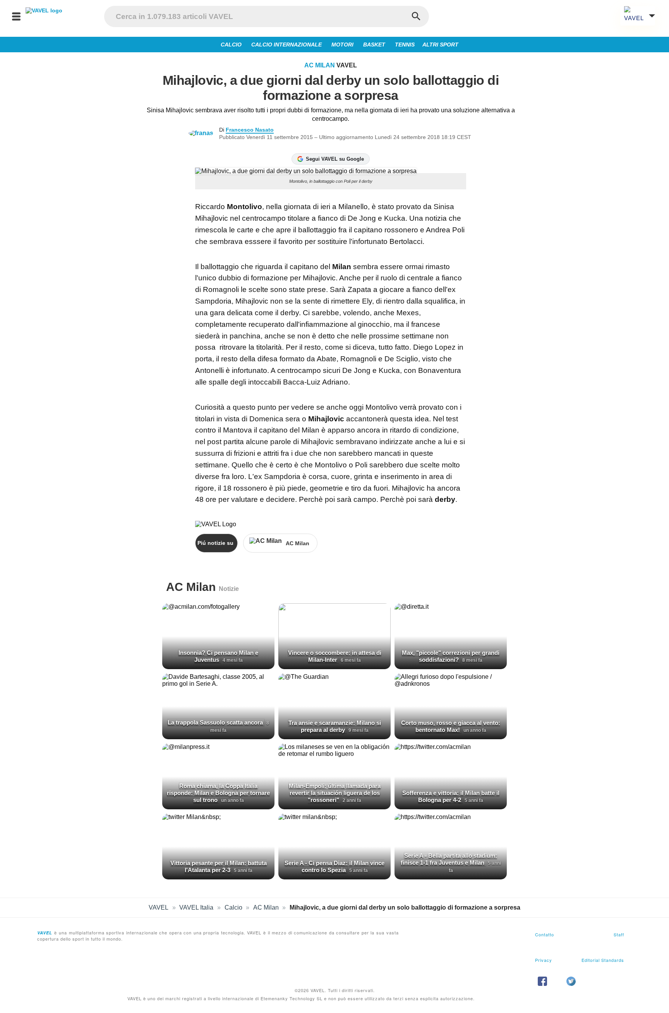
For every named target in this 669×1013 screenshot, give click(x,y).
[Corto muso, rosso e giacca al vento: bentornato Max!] (451, 706)
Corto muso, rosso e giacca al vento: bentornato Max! (450, 726)
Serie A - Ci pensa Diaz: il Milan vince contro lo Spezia (334, 866)
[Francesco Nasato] (204, 133)
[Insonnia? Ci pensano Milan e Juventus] (218, 636)
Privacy (543, 960)
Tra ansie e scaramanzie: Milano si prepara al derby (334, 726)
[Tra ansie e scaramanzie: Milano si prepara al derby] (334, 706)
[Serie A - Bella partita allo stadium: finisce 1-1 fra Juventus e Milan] (451, 846)
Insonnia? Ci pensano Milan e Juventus (218, 656)
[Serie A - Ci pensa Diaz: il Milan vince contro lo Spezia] (334, 846)
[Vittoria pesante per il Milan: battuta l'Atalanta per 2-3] (218, 846)
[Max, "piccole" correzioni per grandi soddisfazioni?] (451, 636)
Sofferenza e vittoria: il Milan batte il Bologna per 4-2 (450, 796)
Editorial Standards (603, 960)
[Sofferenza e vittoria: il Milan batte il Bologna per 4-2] (451, 776)
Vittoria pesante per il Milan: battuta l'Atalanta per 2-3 (218, 866)
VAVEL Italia (196, 907)
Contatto (544, 934)
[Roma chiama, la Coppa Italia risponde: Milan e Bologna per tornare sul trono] (218, 776)
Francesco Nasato (250, 130)
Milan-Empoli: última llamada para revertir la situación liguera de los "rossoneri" (335, 793)
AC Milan (319, 65)
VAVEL (158, 907)
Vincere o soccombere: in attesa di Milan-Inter (334, 656)
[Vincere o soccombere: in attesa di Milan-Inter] (334, 636)
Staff (619, 934)
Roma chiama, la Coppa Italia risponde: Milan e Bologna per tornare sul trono (218, 793)
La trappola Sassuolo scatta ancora (216, 722)
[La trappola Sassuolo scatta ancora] (218, 706)
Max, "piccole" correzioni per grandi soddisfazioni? (450, 656)
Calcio (233, 907)
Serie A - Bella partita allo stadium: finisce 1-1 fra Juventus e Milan (449, 859)
